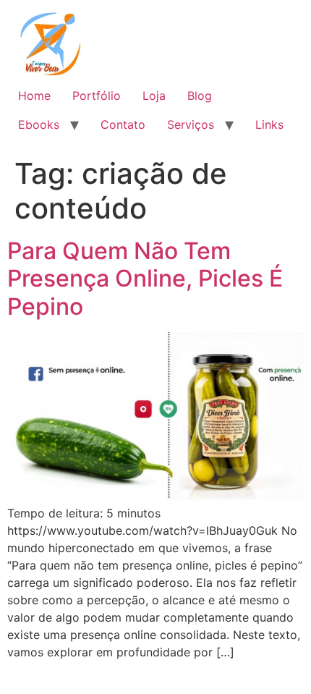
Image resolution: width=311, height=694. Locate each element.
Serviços (190, 124)
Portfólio (96, 95)
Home (34, 95)
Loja (154, 95)
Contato (123, 124)
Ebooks (38, 124)
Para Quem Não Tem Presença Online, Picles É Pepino (145, 279)
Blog (199, 95)
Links (269, 124)
